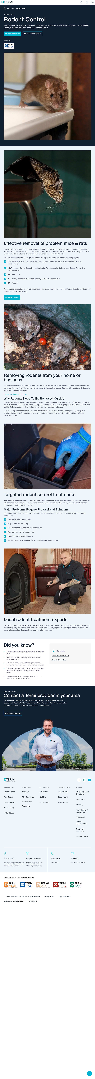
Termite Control (9, 792)
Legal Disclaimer (64, 897)
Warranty (79, 805)
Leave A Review (82, 837)
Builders (43, 797)
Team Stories (63, 802)
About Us (25, 792)
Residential (26, 806)
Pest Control (10, 8)
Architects (44, 792)
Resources (80, 799)
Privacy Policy (49, 897)
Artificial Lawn (9, 813)
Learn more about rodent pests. (16, 394)
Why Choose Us (28, 797)
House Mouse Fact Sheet (60, 656)
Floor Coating (9, 808)
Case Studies (63, 797)
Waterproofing (9, 802)
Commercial (44, 802)
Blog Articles (63, 792)
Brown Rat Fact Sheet (59, 660)
